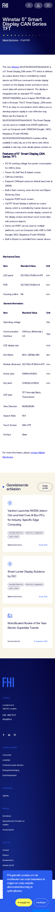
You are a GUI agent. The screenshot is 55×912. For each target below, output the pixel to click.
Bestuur (6, 855)
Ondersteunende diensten (13, 765)
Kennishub (7, 816)
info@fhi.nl (7, 719)
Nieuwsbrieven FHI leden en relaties (14, 823)
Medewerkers (8, 860)
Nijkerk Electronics (10, 40)
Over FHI (6, 842)
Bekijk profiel (45, 487)
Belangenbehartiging (11, 770)
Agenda (6, 796)
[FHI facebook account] (4, 735)
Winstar (15, 67)
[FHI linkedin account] (9, 735)
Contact (6, 698)
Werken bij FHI (8, 865)
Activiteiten (7, 788)
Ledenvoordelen (10, 747)
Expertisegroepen (10, 775)
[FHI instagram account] (15, 735)
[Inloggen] (38, 5)
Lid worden (7, 755)
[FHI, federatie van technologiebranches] (5, 5)
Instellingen (41, 902)
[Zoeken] (29, 5)
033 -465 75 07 (9, 715)
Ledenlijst (6, 760)
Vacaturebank (8, 830)
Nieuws (6, 808)
